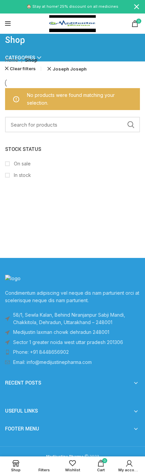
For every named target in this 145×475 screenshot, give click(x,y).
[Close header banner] (136, 7)
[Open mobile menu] (8, 23)
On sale (21, 163)
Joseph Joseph (69, 69)
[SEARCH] (130, 124)
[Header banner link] (62, 7)
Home (12, 60)
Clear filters (23, 69)
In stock (21, 175)
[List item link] (72, 352)
